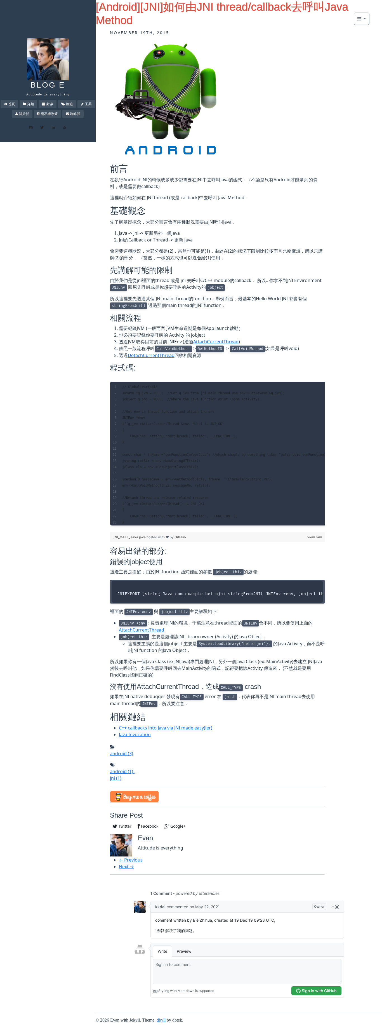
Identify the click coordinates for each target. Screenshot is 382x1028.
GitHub (180, 537)
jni (115, 778)
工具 (88, 104)
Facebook (149, 826)
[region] (217, 453)
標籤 (69, 104)
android (121, 753)
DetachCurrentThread (151, 355)
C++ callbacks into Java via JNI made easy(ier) (165, 728)
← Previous (131, 860)
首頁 (11, 104)
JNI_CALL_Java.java (130, 537)
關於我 (24, 113)
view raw (314, 537)
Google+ (177, 826)
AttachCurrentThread (216, 342)
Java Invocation (135, 734)
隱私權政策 (49, 113)
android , (122, 771)
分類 (30, 104)
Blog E (47, 85)
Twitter (124, 826)
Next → (126, 866)
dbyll (161, 1020)
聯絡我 (75, 113)
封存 (49, 104)
